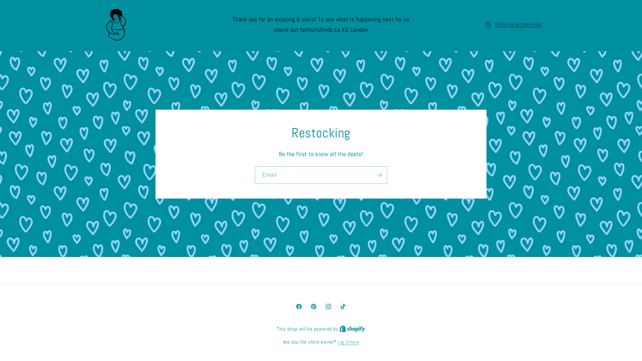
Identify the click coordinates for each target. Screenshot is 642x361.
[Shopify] (352, 329)
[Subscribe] (379, 175)
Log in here (348, 342)
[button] (513, 24)
